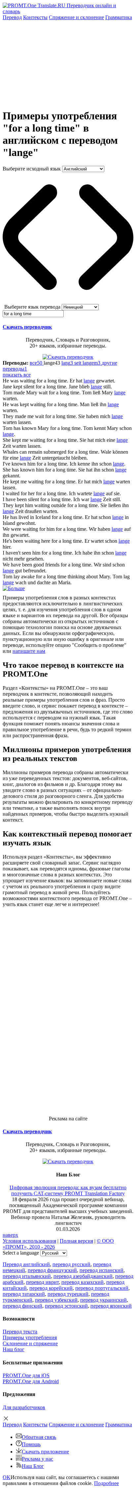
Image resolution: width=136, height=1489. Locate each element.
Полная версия (76, 1241)
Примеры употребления (30, 1337)
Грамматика (118, 17)
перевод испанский (101, 1270)
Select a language (21, 1253)
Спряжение (76, 17)
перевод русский (71, 1264)
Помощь (31, 1444)
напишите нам (29, 651)
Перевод (12, 17)
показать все (17, 375)
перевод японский (111, 1306)
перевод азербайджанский (83, 1276)
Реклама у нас (37, 1459)
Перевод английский (26, 1264)
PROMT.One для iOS (26, 1375)
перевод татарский (24, 1294)
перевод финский (22, 1306)
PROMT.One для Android (31, 1381)
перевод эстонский (66, 1306)
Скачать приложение (45, 1451)
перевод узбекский (56, 1300)
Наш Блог (33, 1466)
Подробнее (106, 1483)
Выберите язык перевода (32, 307)
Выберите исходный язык (32, 168)
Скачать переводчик (27, 327)
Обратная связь (39, 1437)
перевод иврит (42, 1282)
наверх (10, 1235)
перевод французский (52, 1270)
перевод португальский (101, 1288)
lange (89, 380)
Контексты (35, 17)
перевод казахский (82, 1282)
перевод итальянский (27, 1276)
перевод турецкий (68, 1294)
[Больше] (14, 588)
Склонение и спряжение (30, 1343)
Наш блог (13, 1349)
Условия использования (29, 1241)
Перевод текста (20, 1331)
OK (7, 1477)
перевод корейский (51, 1288)
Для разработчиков (24, 1407)
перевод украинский (103, 1300)
